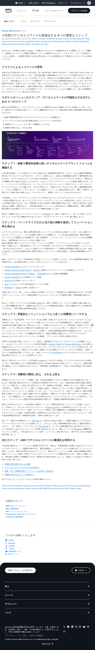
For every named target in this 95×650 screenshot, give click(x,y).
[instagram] (76, 627)
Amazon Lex (9, 280)
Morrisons (35, 421)
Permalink (36, 44)
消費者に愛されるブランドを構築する (19, 474)
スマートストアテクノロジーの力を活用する (22, 467)
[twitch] (80, 627)
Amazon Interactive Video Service (17, 270)
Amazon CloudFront (12, 277)
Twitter (11, 540)
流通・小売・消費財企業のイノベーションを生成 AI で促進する (29, 471)
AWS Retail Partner (46, 488)
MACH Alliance (70, 488)
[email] (64, 631)
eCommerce (59, 488)
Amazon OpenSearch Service (16, 274)
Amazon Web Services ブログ (14, 31)
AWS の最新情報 (12, 509)
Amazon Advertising (73, 344)
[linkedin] (72, 627)
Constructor (41, 274)
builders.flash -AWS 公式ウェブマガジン (21, 514)
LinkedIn (11, 546)
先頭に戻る (46, 644)
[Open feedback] (92, 325)
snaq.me (42, 360)
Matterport (9, 288)
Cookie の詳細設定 (36, 635)
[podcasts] (88, 627)
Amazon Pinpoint (55, 344)
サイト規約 (22, 635)
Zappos (40, 303)
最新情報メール (14, 551)
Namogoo (78, 429)
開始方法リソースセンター (16, 506)
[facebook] (68, 627)
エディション (49, 21)
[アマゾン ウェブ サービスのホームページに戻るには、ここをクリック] (8, 12)
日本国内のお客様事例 (14, 517)
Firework (36, 270)
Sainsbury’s (46, 214)
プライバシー (10, 635)
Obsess (18, 288)
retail (79, 488)
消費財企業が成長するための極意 (18, 464)
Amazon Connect (51, 407)
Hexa (6, 284)
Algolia (32, 274)
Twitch (11, 548)
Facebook (11, 543)
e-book (30, 51)
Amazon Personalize (12, 267)
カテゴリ (34, 21)
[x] (64, 627)
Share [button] (46, 44)
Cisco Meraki (56, 352)
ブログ (23, 206)
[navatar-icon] (89, 3)
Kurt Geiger (43, 426)
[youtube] (84, 627)
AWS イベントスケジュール (16, 511)
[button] (91, 3)
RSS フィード (13, 554)
